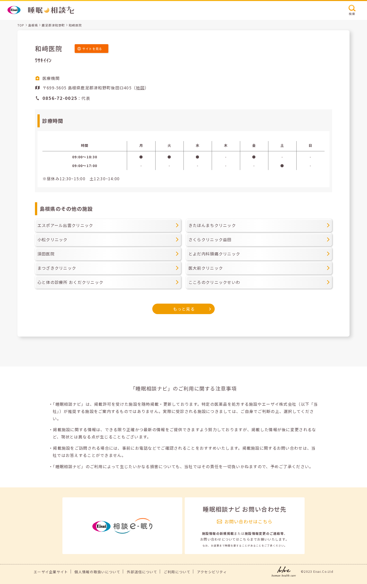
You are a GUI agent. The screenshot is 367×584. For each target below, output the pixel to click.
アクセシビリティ (212, 571)
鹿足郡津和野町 (53, 25)
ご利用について (177, 571)
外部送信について (142, 571)
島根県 (33, 25)
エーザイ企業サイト (51, 571)
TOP (20, 25)
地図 (140, 88)
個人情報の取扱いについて (97, 571)
